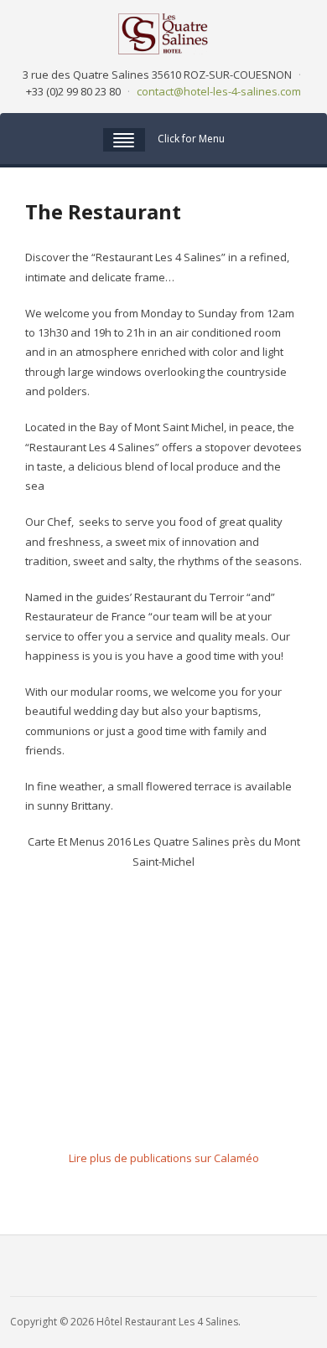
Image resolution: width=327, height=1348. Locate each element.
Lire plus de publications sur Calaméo (164, 1157)
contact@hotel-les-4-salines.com (219, 91)
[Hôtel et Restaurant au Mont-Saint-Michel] (163, 32)
